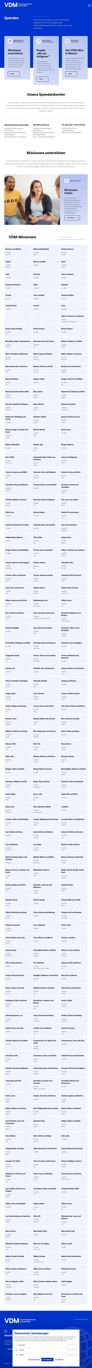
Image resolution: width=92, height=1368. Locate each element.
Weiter (12, 73)
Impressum (49, 1363)
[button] (89, 5)
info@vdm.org (10, 1335)
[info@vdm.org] (5, 1332)
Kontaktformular (13, 1349)
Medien (22, 1355)
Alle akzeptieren (47, 1359)
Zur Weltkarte (71, 217)
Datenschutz (43, 1363)
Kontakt (6, 1363)
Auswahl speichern (34, 1359)
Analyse (22, 1350)
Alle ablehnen (59, 1359)
